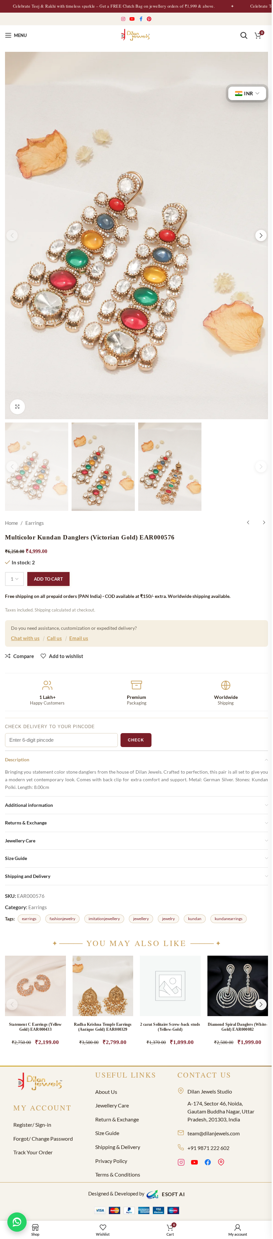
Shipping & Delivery (117, 1147)
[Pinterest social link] (149, 19)
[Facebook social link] (141, 19)
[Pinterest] (221, 1163)
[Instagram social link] (123, 19)
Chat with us (25, 638)
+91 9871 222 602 (208, 1148)
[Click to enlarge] (17, 406)
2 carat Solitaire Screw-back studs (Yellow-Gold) (170, 1027)
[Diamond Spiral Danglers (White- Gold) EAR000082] (237, 986)
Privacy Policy (111, 1161)
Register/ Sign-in (32, 1124)
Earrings (34, 523)
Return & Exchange (117, 1119)
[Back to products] (256, 523)
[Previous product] (248, 523)
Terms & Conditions (117, 1174)
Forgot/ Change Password (43, 1138)
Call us (54, 638)
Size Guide (107, 1133)
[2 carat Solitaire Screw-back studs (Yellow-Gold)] (170, 986)
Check (136, 740)
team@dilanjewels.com (213, 1133)
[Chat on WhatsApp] (17, 1222)
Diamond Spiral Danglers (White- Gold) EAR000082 (237, 1027)
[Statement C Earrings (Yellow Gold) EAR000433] (35, 986)
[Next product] (264, 523)
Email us (78, 638)
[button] (12, 235)
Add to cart (48, 579)
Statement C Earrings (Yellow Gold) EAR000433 (35, 1027)
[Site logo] (136, 35)
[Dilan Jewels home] (41, 1082)
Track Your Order (33, 1152)
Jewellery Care (112, 1105)
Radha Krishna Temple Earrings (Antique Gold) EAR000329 (103, 1027)
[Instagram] (181, 1163)
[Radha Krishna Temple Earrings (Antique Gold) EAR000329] (103, 986)
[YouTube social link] (132, 19)
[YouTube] (194, 1163)
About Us (106, 1092)
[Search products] (243, 35)
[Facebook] (207, 1163)
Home (11, 523)
